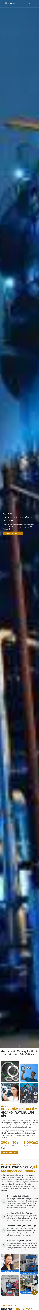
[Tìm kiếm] (28, 3)
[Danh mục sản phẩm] (6, 3)
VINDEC (12, 3)
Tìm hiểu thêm (8, 1152)
